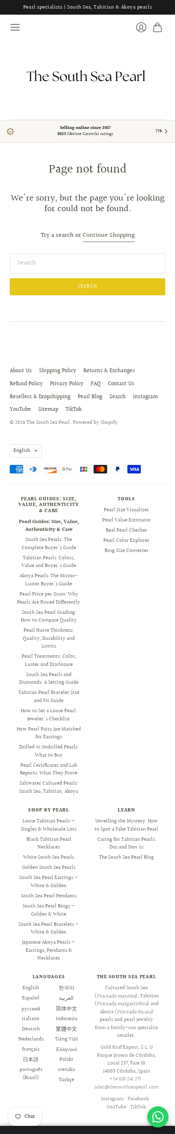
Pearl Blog (90, 397)
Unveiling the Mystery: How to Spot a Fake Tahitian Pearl (126, 825)
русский (31, 1009)
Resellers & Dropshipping (40, 397)
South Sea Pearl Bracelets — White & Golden (48, 928)
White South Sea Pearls (48, 857)
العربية (66, 998)
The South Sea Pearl (48, 423)
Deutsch (31, 1029)
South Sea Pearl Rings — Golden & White (48, 910)
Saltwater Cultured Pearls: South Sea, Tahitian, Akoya (48, 787)
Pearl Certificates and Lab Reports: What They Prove (48, 769)
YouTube (20, 409)
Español (30, 998)
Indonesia (66, 1019)
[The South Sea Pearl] (87, 76)
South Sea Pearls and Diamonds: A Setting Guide (49, 679)
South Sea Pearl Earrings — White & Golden (48, 882)
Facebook (138, 1099)
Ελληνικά (66, 1049)
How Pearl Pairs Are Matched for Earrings (49, 733)
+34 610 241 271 (125, 1079)
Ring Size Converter (127, 551)
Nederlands (31, 1039)
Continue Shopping (109, 235)
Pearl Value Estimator (126, 520)
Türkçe (66, 1080)
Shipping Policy (57, 370)
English (21, 451)
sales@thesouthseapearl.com (126, 1087)
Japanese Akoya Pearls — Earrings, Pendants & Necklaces (48, 950)
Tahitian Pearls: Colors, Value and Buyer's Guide (49, 562)
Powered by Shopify (95, 423)
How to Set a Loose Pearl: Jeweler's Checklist (49, 715)
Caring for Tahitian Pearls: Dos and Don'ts (126, 843)
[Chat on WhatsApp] (157, 1116)
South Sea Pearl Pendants (49, 896)
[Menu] (15, 27)
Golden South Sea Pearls (48, 868)
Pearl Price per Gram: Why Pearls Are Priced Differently (48, 598)
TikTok (73, 409)
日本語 (31, 1059)
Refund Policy (26, 383)
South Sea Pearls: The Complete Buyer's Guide (49, 544)
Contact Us (121, 383)
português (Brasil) (31, 1074)
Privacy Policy (66, 383)
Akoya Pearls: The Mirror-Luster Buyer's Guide (49, 580)
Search (117, 397)
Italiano (30, 1019)
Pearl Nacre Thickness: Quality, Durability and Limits (49, 638)
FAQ (96, 383)
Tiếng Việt (66, 1039)
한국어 (66, 988)
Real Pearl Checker (126, 530)
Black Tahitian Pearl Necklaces (48, 843)
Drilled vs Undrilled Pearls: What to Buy (49, 751)
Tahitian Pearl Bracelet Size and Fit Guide (48, 697)
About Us (21, 370)
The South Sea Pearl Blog (126, 857)
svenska (66, 1070)
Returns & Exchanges (109, 370)
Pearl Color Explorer (126, 540)
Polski (66, 1059)
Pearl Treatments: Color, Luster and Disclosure (49, 660)
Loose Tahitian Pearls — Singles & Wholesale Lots (49, 825)
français (30, 1049)
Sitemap (48, 409)
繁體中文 (66, 1029)
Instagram (145, 397)
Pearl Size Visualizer (126, 510)
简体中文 (66, 1009)
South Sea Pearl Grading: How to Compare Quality (49, 616)
